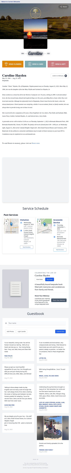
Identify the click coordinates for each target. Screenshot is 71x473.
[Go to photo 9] (55, 438)
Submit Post (60, 331)
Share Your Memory (59, 300)
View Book (39, 279)
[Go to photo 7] (53, 438)
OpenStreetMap (37, 468)
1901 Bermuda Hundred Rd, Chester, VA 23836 (61, 243)
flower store (36, 143)
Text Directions (27, 247)
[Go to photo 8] (54, 438)
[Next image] (67, 428)
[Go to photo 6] (52, 438)
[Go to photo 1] (46, 438)
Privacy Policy (30, 465)
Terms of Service (40, 465)
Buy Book (49, 279)
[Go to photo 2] (47, 438)
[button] (11, 224)
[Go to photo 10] (56, 438)
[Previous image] (39, 428)
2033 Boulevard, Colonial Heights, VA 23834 (29, 240)
